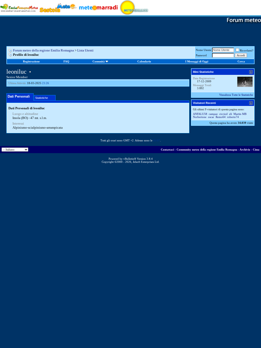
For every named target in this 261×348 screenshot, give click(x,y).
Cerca (241, 61)
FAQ (66, 61)
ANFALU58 (200, 113)
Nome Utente (203, 49)
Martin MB (239, 113)
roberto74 (233, 116)
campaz (213, 113)
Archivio (245, 149)
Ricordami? (246, 50)
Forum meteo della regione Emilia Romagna (43, 50)
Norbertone (199, 116)
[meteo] (134, 7)
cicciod (223, 113)
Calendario (144, 61)
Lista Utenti (85, 50)
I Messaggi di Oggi (196, 61)
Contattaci (167, 149)
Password (201, 55)
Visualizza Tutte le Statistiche (236, 94)
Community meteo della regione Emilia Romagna (207, 149)
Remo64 (221, 116)
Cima (256, 149)
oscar (211, 116)
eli (230, 113)
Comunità (99, 61)
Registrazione (31, 61)
